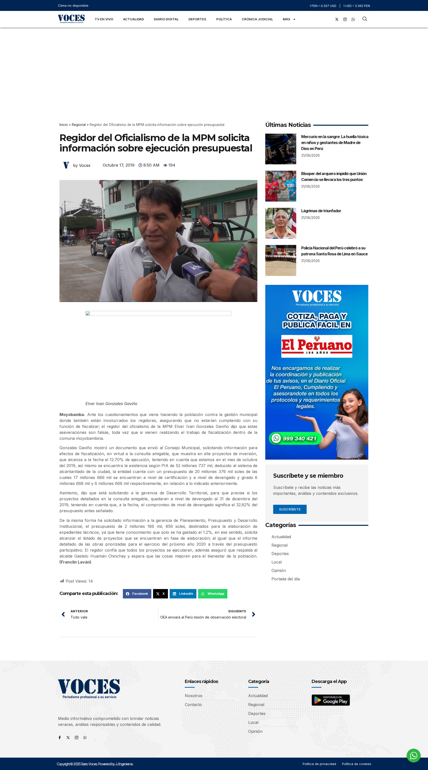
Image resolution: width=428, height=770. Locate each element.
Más (286, 19)
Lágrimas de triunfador (321, 210)
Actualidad (133, 19)
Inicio (63, 125)
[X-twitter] (336, 19)
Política (224, 19)
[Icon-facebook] (59, 737)
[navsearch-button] (364, 19)
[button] (137, 593)
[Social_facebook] (328, 19)
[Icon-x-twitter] (68, 737)
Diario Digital (166, 19)
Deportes (197, 19)
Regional (79, 125)
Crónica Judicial (257, 19)
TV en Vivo (104, 19)
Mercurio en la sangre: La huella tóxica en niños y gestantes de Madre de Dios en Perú (334, 142)
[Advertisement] (214, 64)
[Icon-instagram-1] (345, 19)
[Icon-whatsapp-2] (353, 19)
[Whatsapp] (85, 737)
